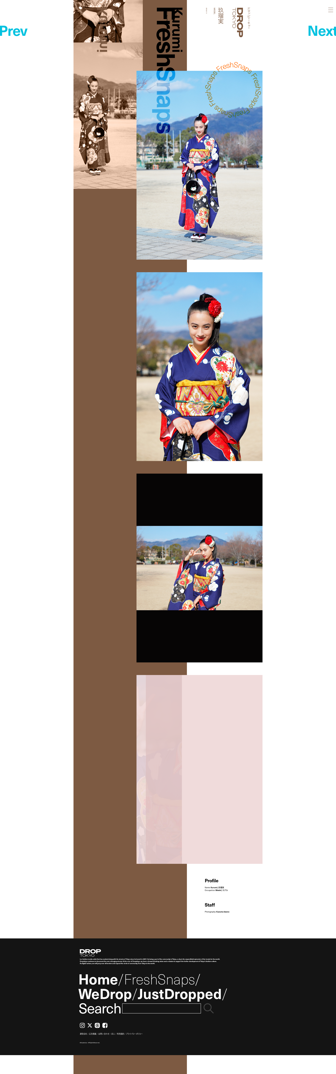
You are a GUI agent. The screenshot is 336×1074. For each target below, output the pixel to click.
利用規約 (120, 1033)
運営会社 (83, 1033)
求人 (113, 1033)
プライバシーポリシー (134, 1033)
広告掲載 (92, 1033)
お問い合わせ (103, 1033)
